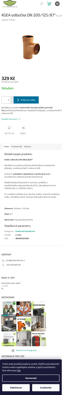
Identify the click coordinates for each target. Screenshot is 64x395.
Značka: (8, 19)
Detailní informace (9, 119)
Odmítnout (16, 387)
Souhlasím (45, 387)
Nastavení (30, 378)
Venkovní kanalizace (25, 231)
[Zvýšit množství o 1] (12, 98)
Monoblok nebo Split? (11, 283)
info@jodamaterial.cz (15, 260)
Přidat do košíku (28, 100)
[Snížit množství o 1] (12, 101)
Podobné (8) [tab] (16, 146)
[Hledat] (42, 4)
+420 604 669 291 (13, 264)
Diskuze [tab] (27, 146)
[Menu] (57, 4)
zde (19, 370)
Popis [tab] (6, 146)
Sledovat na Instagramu (26, 350)
